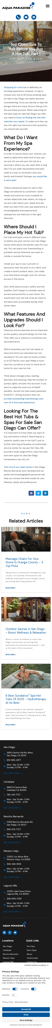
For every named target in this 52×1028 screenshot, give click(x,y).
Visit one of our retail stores (18, 467)
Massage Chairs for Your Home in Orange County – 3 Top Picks (24, 562)
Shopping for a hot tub (15, 87)
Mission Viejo (11, 851)
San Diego (9, 747)
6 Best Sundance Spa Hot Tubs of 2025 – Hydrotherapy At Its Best (26, 699)
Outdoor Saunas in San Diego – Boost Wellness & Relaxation (26, 630)
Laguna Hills (10, 885)
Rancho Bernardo (14, 816)
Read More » (11, 588)
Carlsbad (9, 781)
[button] (48, 6)
